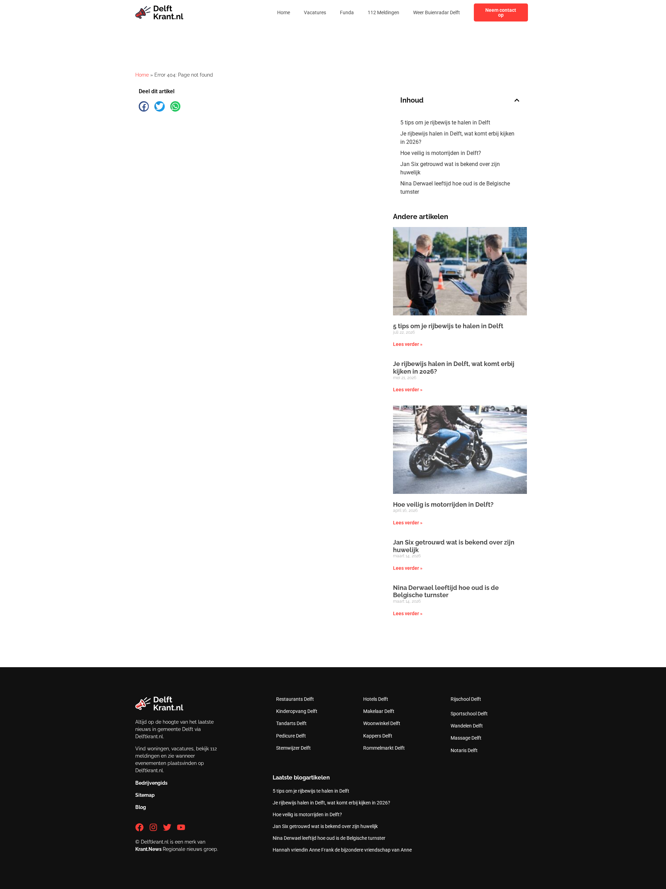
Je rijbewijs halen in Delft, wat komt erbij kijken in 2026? (457, 137)
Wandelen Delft (467, 726)
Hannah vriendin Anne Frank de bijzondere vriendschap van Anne (342, 850)
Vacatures (315, 12)
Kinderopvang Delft (296, 711)
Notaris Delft (464, 750)
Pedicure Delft (291, 736)
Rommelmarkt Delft (384, 748)
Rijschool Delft (466, 699)
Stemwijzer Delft (293, 748)
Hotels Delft (375, 699)
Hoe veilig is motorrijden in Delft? (440, 153)
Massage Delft (466, 738)
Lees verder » (407, 344)
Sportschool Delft (469, 713)
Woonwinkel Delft (381, 723)
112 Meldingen (383, 12)
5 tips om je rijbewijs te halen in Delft (445, 122)
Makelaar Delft (378, 711)
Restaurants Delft (295, 699)
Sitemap (145, 795)
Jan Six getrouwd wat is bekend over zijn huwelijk (450, 168)
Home (283, 12)
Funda (347, 12)
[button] (144, 106)
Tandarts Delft (291, 723)
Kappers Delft (377, 736)
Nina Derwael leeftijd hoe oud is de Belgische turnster (455, 187)
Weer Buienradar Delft (436, 12)
